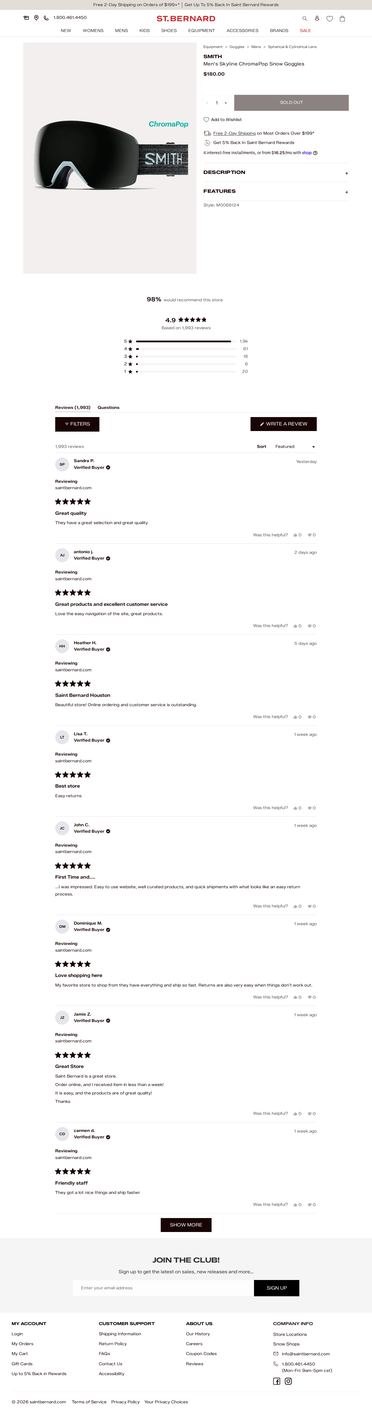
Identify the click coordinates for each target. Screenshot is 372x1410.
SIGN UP (277, 1288)
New (66, 30)
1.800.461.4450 (298, 1364)
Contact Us (110, 1363)
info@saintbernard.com (306, 1354)
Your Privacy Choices (166, 1402)
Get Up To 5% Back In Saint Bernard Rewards (232, 4)
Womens (93, 30)
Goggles (237, 47)
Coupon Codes (201, 1353)
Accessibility (111, 1373)
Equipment (201, 30)
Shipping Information (120, 1333)
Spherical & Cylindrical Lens (292, 47)
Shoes (169, 30)
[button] (186, 341)
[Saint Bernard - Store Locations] (36, 18)
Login (17, 1333)
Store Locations (290, 1334)
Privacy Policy (125, 1402)
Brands (279, 30)
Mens (121, 30)
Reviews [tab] (73, 408)
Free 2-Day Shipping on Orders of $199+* (136, 4)
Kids (145, 30)
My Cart (20, 1353)
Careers (194, 1343)
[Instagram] (288, 1381)
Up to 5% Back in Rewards (39, 1373)
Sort (262, 446)
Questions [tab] (108, 408)
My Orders (22, 1343)
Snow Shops (286, 1344)
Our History (198, 1333)
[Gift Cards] (26, 18)
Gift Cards (22, 1363)
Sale (305, 30)
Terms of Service (89, 1402)
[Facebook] (276, 1381)
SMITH (212, 56)
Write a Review (291, 426)
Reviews (194, 1363)
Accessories (242, 30)
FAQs (104, 1353)
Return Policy (113, 1343)
